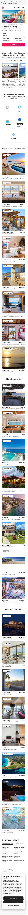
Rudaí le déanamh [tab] (20, 843)
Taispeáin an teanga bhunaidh (10, 3)
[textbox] (7, 40)
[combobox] (13, 35)
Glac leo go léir (13, 898)
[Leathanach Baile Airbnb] (3, 7)
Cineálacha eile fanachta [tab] (7, 843)
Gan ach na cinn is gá (13, 902)
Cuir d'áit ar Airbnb (19, 7)
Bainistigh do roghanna (13, 905)
